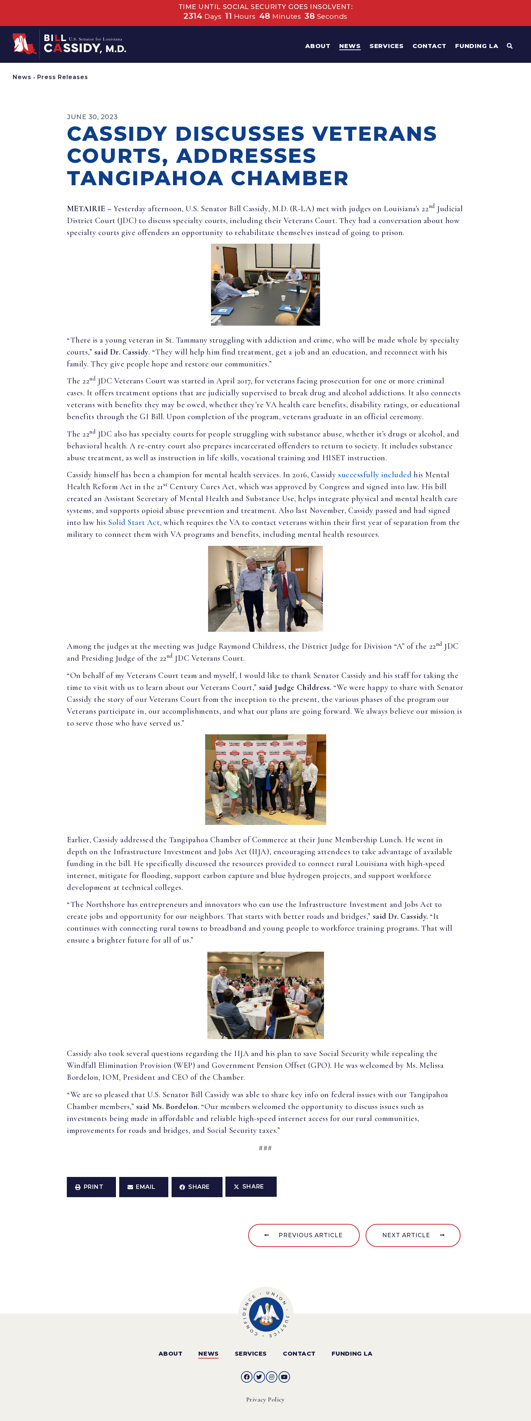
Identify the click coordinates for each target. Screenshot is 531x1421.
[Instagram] (271, 1377)
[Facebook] (246, 1377)
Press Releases (62, 77)
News (22, 77)
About (171, 1353)
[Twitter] (259, 1377)
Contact (299, 1353)
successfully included (374, 474)
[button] (91, 1187)
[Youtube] (284, 1377)
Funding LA (352, 1353)
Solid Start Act (134, 522)
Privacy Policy (265, 1399)
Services (251, 1353)
